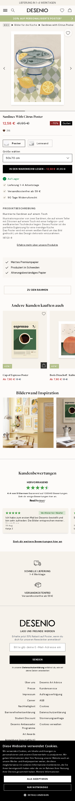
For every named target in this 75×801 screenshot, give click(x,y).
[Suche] (13, 10)
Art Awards (29, 734)
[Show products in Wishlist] (62, 10)
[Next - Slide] (71, 68)
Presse (31, 688)
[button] (37, 795)
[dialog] (37, 771)
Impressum (29, 694)
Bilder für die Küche (25, 25)
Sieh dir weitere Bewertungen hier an (37, 541)
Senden (37, 659)
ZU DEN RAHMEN (37, 289)
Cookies (44, 706)
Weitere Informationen (47, 771)
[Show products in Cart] (70, 10)
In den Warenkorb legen (37, 169)
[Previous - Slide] (4, 68)
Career (31, 700)
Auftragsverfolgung (51, 694)
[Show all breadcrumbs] (6, 25)
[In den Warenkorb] (44, 365)
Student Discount (25, 718)
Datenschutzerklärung (33, 667)
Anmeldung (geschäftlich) (20, 740)
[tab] (12, 109)
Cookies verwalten (50, 724)
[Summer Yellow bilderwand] (28, 423)
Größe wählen (11, 151)
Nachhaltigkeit (26, 706)
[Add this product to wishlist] (68, 33)
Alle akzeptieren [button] (37, 778)
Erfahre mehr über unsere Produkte (37, 244)
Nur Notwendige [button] (37, 787)
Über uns (30, 682)
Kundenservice (48, 688)
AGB (42, 700)
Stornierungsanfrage (52, 718)
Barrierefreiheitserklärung (20, 712)
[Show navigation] (5, 10)
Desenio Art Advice (51, 682)
